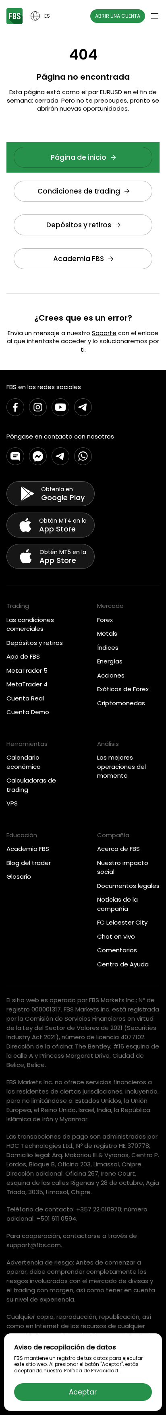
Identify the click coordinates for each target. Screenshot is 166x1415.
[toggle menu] (155, 16)
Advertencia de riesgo (39, 1262)
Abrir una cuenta (117, 15)
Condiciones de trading (78, 191)
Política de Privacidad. (91, 1370)
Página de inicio (78, 157)
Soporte (104, 333)
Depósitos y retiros (78, 225)
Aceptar (83, 1392)
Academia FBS (78, 259)
